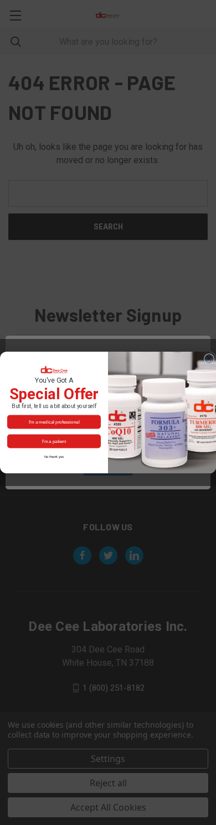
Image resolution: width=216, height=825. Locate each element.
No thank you (54, 456)
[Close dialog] (209, 358)
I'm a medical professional (54, 421)
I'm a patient (54, 440)
